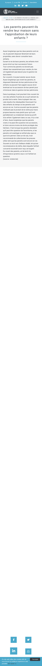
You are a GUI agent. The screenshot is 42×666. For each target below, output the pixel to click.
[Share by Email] (28, 651)
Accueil (6, 18)
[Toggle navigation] (37, 12)
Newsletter (33, 2)
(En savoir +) (12, 663)
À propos (8, 2)
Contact (25, 2)
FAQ (11, 18)
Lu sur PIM (17, 2)
